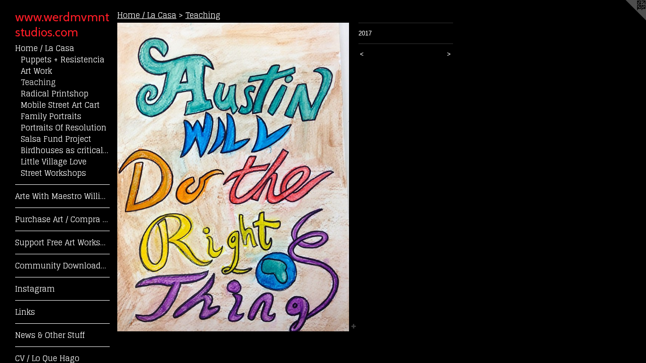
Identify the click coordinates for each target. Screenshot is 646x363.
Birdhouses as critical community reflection (65, 150)
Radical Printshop (54, 93)
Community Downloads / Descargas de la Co (62, 265)
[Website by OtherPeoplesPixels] (627, 19)
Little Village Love (54, 161)
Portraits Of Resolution (63, 127)
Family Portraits (51, 116)
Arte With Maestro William (62, 196)
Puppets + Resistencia (63, 59)
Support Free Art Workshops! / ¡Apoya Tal (62, 242)
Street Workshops (53, 173)
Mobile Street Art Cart (60, 105)
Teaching (38, 82)
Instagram (35, 288)
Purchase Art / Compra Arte (62, 219)
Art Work (36, 71)
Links (25, 312)
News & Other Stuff (50, 335)
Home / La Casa (44, 48)
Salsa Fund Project (56, 139)
